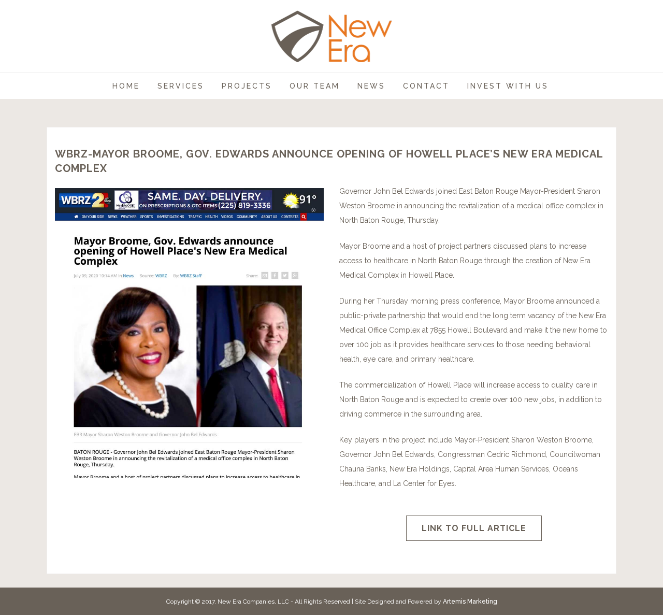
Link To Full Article (474, 528)
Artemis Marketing (470, 601)
